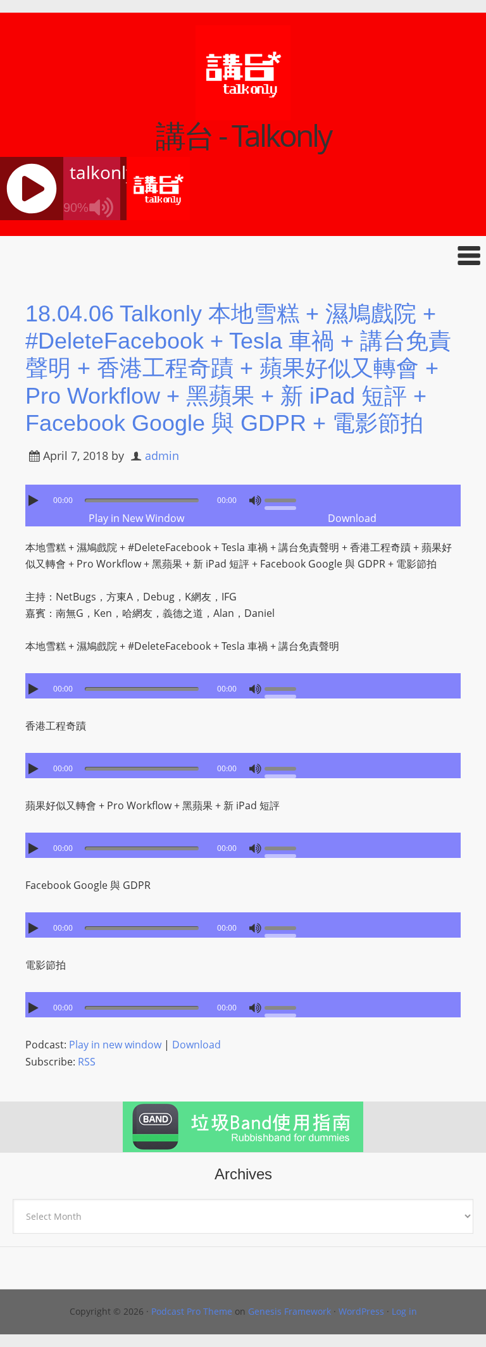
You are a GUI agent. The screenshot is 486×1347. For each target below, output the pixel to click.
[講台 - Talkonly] (243, 112)
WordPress (361, 1311)
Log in (404, 1311)
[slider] (283, 499)
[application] (243, 497)
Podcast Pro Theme (191, 1311)
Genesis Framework (289, 1311)
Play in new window (115, 1045)
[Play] (34, 500)
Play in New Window (136, 518)
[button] (243, 255)
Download (352, 518)
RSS (87, 1062)
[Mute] (255, 500)
